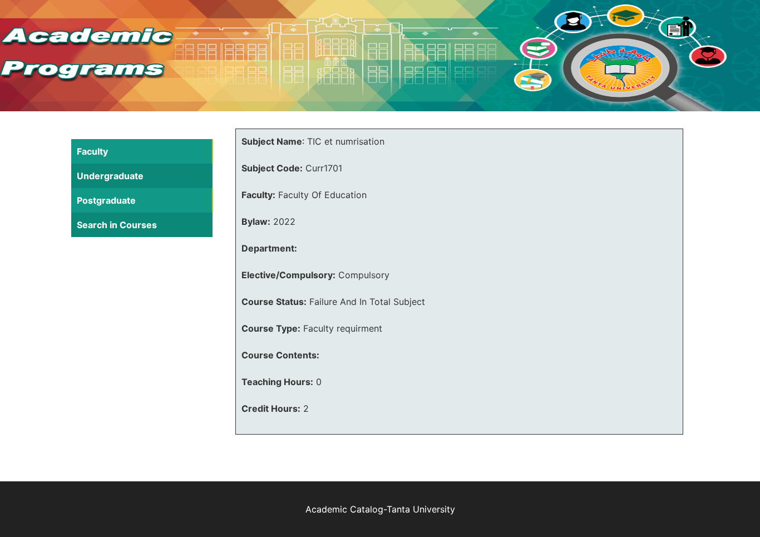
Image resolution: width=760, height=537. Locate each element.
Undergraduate (110, 175)
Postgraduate (106, 200)
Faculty (92, 151)
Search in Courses (117, 224)
